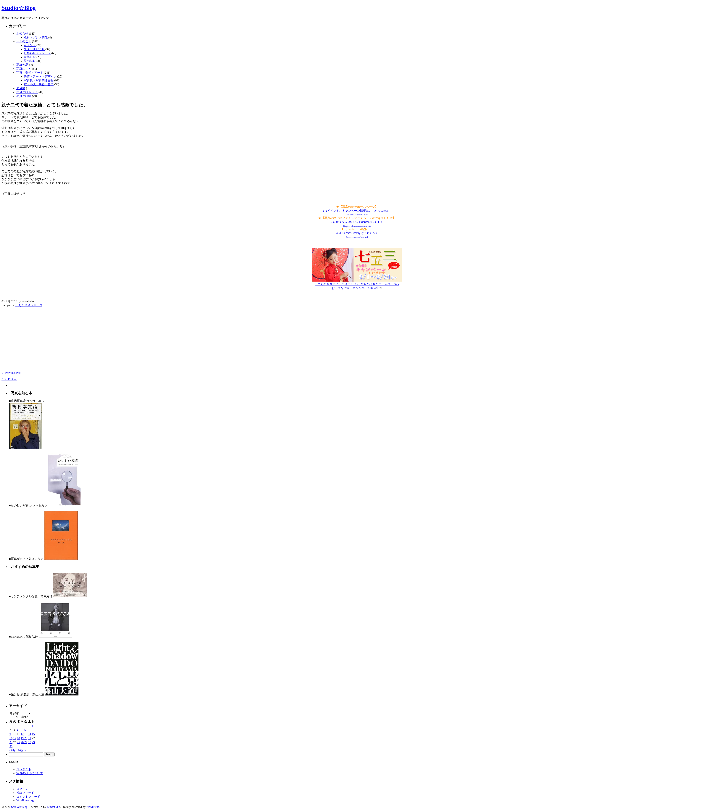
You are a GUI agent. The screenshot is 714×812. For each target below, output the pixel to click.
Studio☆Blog (18, 7)
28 (29, 742)
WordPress (92, 806)
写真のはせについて (29, 773)
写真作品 (22, 64)
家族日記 (30, 57)
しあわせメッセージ (37, 53)
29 (33, 742)
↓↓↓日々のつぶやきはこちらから (357, 232)
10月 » (22, 750)
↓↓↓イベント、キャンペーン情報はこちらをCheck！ (357, 210)
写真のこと (23, 68)
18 (18, 738)
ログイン (22, 788)
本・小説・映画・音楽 (39, 84)
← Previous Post (11, 372)
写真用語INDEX (27, 92)
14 (29, 734)
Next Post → (9, 379)
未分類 (20, 88)
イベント (30, 45)
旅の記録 (30, 60)
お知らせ (22, 33)
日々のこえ (23, 41)
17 (14, 738)
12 (22, 734)
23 (10, 742)
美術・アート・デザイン (40, 76)
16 (10, 738)
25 (18, 742)
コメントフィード (28, 796)
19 (22, 738)
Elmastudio (53, 806)
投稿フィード (25, 792)
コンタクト (23, 769)
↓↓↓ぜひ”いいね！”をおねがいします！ (357, 221)
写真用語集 (23, 96)
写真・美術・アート (29, 72)
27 (25, 742)
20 (25, 738)
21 (29, 738)
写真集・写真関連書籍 (39, 80)
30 (10, 746)
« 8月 (12, 750)
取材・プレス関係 (36, 37)
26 (22, 742)
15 (33, 734)
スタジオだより (34, 49)
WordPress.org (25, 800)
